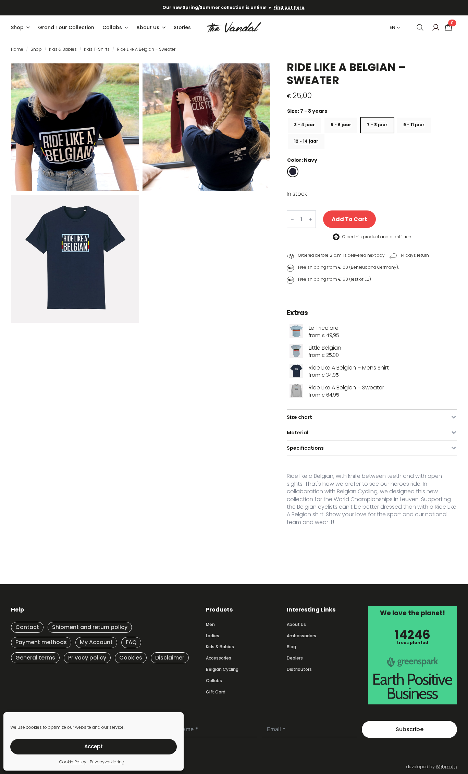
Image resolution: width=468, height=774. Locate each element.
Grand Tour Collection (66, 27)
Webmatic (446, 767)
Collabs (112, 27)
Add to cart (349, 219)
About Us (147, 27)
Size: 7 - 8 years (307, 111)
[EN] (397, 27)
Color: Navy (302, 160)
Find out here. (289, 7)
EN (392, 27)
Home (17, 49)
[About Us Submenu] (164, 27)
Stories (182, 27)
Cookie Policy (72, 762)
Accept (93, 746)
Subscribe (409, 729)
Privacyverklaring (107, 762)
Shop (17, 27)
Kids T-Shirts (97, 49)
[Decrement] (292, 219)
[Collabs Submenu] (127, 27)
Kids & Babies (63, 49)
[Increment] (310, 219)
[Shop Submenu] (29, 27)
